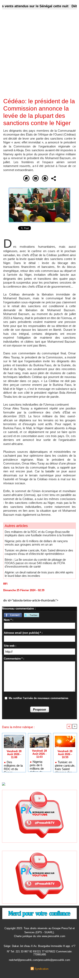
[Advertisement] (36, 56)
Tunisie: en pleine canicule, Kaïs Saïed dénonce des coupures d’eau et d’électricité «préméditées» (39, 552)
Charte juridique (23, 936)
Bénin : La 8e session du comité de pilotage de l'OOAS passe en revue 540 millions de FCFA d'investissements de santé (35, 563)
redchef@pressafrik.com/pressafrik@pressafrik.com (39, 959)
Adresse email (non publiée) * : (23, 632)
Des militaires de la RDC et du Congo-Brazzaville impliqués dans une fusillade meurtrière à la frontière (39, 533)
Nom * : (8, 619)
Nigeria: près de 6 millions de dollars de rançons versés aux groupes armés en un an (36, 542)
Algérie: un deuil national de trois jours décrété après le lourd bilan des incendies (39, 574)
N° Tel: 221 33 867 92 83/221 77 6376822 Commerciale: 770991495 (39, 953)
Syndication (41, 968)
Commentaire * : (14, 658)
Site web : (10, 645)
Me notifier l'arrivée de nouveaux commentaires (38, 698)
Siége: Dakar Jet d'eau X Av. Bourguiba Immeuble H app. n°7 (39, 946)
